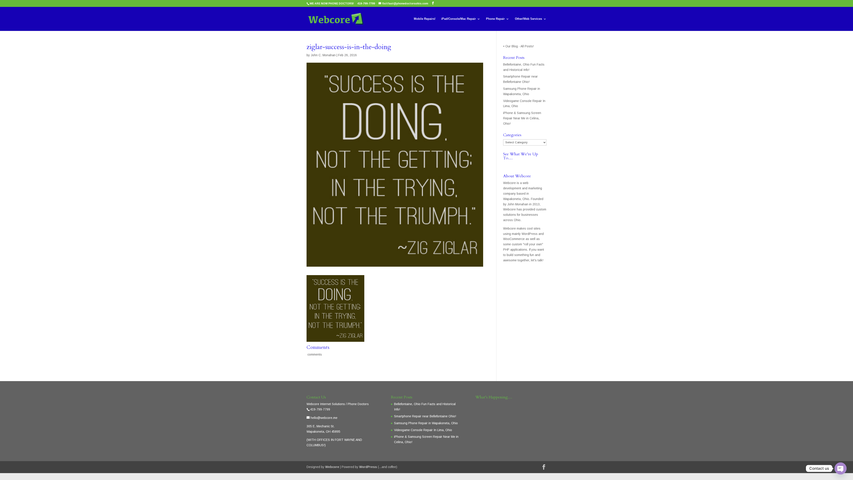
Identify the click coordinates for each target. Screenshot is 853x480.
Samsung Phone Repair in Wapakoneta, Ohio (426, 423)
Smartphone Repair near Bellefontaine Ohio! (425, 416)
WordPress (368, 467)
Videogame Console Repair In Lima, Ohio (423, 430)
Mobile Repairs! (424, 18)
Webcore (332, 467)
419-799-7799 (366, 3)
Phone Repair (495, 18)
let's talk (536, 260)
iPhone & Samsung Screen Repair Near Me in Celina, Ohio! (522, 118)
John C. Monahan (323, 55)
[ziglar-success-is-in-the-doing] (335, 339)
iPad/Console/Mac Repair (458, 18)
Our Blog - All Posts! (520, 46)
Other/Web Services (528, 18)
